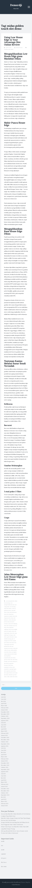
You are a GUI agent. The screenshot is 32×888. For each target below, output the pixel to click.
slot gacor (3, 858)
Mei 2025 (3, 727)
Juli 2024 (3, 748)
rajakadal (3, 854)
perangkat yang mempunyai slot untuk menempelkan (10, 653)
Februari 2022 (4, 803)
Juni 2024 (3, 750)
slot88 (2, 841)
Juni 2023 (3, 776)
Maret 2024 (4, 756)
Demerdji (16, 5)
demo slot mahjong (12, 623)
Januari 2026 (4, 710)
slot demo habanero (12, 661)
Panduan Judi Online (8, 49)
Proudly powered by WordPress (11, 882)
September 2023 (5, 769)
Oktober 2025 (4, 716)
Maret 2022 (4, 801)
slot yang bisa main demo (10, 671)
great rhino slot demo (9, 642)
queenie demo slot (8, 659)
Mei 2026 (3, 701)
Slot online (4, 866)
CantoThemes (16, 884)
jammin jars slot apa (8, 646)
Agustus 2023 (4, 771)
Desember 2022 (5, 788)
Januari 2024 (4, 761)
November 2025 (5, 714)
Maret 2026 (4, 705)
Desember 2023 (5, 763)
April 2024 (3, 754)
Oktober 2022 (4, 793)
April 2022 (3, 799)
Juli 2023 (3, 773)
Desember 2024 (5, 737)
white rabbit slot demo (12, 676)
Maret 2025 (4, 731)
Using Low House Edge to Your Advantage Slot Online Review (13, 41)
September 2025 (5, 718)
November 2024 (5, 739)
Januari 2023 (4, 786)
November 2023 (5, 765)
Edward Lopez (19, 47)
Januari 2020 (4, 805)
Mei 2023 (3, 778)
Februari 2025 (4, 733)
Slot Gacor (4, 862)
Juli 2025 (3, 722)
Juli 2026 (3, 697)
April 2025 (3, 729)
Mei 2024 (3, 752)
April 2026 (3, 703)
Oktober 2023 (4, 767)
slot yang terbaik (8, 672)
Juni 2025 (3, 725)
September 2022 (5, 795)
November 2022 (5, 790)
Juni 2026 (3, 699)
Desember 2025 (5, 712)
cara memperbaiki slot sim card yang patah (10, 604)
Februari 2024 (4, 759)
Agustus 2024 (4, 746)
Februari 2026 (4, 707)
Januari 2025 (4, 735)
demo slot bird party (11, 612)
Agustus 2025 (4, 720)
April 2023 (3, 780)
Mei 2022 (3, 797)
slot (2, 845)
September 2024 (5, 744)
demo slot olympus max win (10, 625)
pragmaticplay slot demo (9, 657)
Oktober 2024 (4, 742)
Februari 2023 (4, 784)
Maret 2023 (4, 782)
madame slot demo (8, 648)
